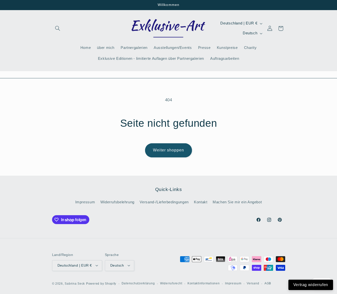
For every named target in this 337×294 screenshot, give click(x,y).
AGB (267, 283)
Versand (253, 283)
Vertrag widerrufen (310, 285)
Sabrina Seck (75, 283)
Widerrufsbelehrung (117, 202)
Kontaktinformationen (203, 283)
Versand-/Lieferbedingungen (164, 202)
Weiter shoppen (168, 150)
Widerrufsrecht (171, 283)
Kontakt (200, 202)
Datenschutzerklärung (138, 283)
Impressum (85, 202)
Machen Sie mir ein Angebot (237, 202)
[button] (57, 28)
